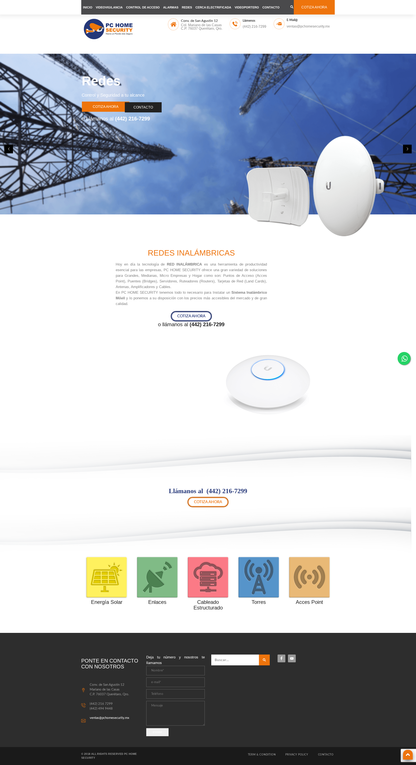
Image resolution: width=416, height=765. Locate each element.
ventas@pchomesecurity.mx (109, 718)
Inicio (87, 7)
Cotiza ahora (314, 7)
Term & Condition (262, 754)
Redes (187, 7)
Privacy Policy (296, 754)
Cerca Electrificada (213, 7)
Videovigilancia (109, 7)
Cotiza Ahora (106, 107)
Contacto (271, 7)
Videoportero (247, 7)
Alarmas (170, 7)
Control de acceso (143, 7)
